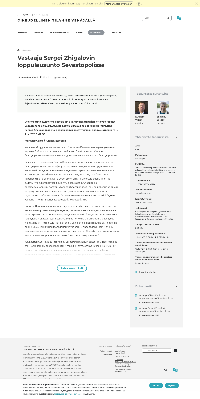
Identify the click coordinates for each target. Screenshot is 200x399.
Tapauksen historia (148, 272)
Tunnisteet (116, 32)
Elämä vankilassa (122, 356)
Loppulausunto (59, 77)
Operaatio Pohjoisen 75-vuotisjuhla (123, 370)
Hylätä (171, 385)
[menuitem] (22, 32)
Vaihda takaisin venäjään (118, 3)
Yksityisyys (107, 354)
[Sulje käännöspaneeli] (196, 3)
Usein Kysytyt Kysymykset (120, 352)
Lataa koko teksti (72, 268)
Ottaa (156, 385)
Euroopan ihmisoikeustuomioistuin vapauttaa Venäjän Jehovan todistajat (125, 363)
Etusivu (22, 32)
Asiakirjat (96, 32)
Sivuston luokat (151, 351)
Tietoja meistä (106, 351)
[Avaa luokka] (175, 351)
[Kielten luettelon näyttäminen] (139, 4)
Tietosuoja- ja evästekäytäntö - (68, 393)
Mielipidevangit (59, 32)
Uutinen (38, 32)
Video (79, 32)
